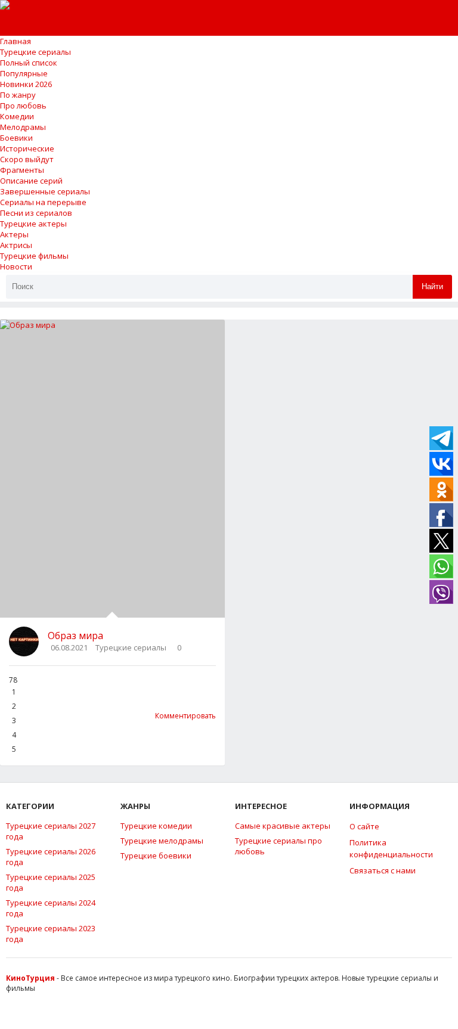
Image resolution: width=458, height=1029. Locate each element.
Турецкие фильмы (34, 255)
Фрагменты (22, 170)
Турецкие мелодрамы (161, 840)
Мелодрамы (23, 127)
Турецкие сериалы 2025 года (50, 882)
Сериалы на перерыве (43, 202)
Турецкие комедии (156, 825)
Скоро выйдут (27, 159)
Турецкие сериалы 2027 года (50, 831)
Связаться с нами (382, 870)
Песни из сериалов (36, 212)
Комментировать (185, 716)
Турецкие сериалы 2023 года (50, 933)
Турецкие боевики (155, 855)
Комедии (17, 116)
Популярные (24, 73)
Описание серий (31, 180)
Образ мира (75, 635)
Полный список (28, 62)
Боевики (16, 137)
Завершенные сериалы (45, 191)
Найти (432, 286)
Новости (16, 266)
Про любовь (23, 105)
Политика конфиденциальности (391, 848)
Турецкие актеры (33, 223)
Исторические (27, 148)
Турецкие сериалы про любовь (278, 846)
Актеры (14, 234)
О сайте (364, 826)
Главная (15, 41)
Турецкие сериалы (35, 52)
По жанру (18, 94)
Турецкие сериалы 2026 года (50, 856)
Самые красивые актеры (282, 825)
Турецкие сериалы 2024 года (50, 908)
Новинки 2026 (26, 84)
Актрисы (16, 245)
